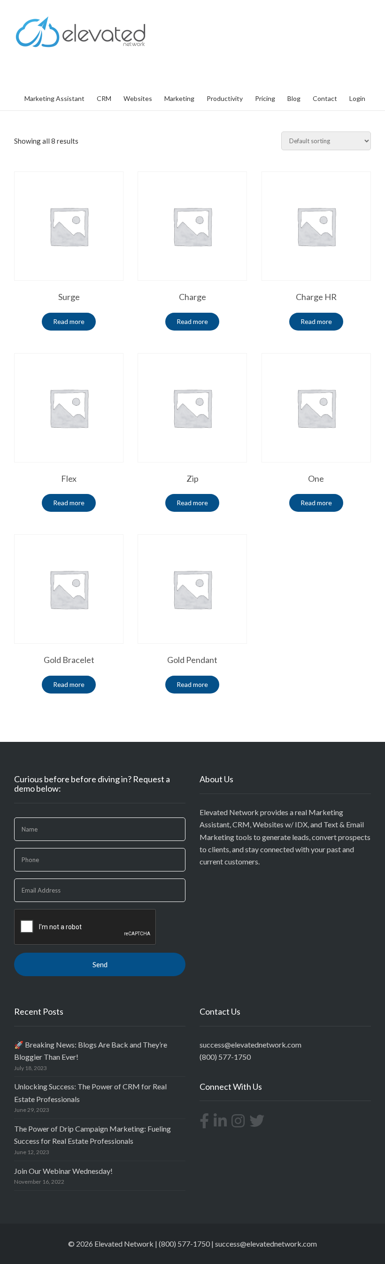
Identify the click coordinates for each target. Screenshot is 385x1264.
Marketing (179, 98)
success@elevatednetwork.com (250, 1044)
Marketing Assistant (54, 98)
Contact (325, 98)
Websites (137, 98)
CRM (104, 98)
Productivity (225, 98)
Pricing (265, 98)
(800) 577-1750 (225, 1056)
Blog (293, 98)
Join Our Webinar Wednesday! (63, 1170)
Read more (69, 321)
